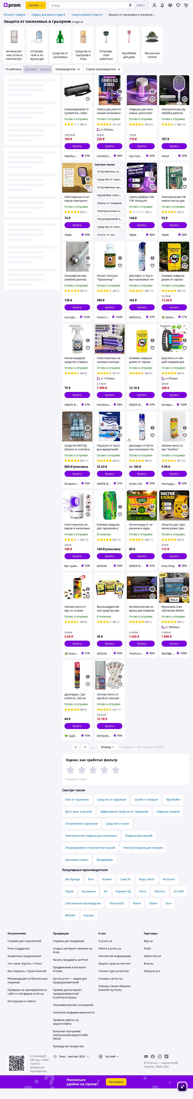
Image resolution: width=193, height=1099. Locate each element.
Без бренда (72, 879)
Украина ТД (123, 891)
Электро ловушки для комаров (143, 847)
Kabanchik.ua (152, 956)
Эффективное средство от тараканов (124, 811)
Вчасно (148, 963)
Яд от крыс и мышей (78, 811)
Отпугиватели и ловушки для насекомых (37, 56)
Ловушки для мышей (138, 835)
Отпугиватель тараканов (81, 823)
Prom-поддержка (18, 948)
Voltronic (159, 891)
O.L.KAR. (179, 891)
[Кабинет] (154, 5)
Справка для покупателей (24, 941)
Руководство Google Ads (68, 1046)
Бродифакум (105, 859)
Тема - (68, 1056)
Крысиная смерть (76, 859)
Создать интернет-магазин (70, 948)
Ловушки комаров (168, 811)
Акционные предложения (24, 956)
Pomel (137, 903)
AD (105, 891)
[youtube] (146, 1056)
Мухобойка (173, 799)
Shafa (147, 948)
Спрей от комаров (146, 799)
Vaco (168, 903)
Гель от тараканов (77, 799)
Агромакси (89, 891)
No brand (169, 879)
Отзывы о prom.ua (110, 978)
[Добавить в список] (88, 99)
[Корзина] (186, 5)
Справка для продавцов (68, 941)
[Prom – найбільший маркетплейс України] (12, 5)
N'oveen (107, 879)
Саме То (125, 879)
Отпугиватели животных (106, 55)
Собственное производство (83, 903)
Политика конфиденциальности (73, 1012)
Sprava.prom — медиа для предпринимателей (70, 980)
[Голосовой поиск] (130, 5)
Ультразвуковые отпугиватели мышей (90, 847)
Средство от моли (117, 823)
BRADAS (70, 915)
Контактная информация (114, 956)
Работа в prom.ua (109, 948)
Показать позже (76, 779)
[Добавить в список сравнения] (120, 92)
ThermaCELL (117, 903)
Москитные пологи (152, 55)
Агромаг (89, 915)
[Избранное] (178, 5)
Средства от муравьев (111, 799)
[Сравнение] (170, 5)
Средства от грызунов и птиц (83, 55)
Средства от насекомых (60, 55)
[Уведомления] (162, 5)
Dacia (142, 891)
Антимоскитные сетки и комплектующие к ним (14, 56)
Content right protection (113, 971)
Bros (91, 879)
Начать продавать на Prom (70, 960)
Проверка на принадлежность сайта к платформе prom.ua (27, 991)
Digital (69, 891)
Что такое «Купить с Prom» (25, 963)
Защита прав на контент (114, 963)
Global (153, 903)
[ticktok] (166, 1056)
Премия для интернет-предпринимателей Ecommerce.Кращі (68, 993)
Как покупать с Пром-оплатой (27, 971)
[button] (77, 146)
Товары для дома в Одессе (48, 14)
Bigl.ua (148, 941)
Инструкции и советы (22, 1001)
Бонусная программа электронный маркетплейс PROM (70, 1035)
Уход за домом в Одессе (87, 14)
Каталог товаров (14, 14)
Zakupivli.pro (152, 971)
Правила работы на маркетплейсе (66, 1021)
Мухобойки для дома (129, 55)
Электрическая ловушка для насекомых (91, 835)
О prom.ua (105, 941)
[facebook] (153, 1056)
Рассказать (116, 1082)
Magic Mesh (146, 879)
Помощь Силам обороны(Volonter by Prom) (114, 988)
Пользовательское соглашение (73, 1005)
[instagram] (159, 1056)
